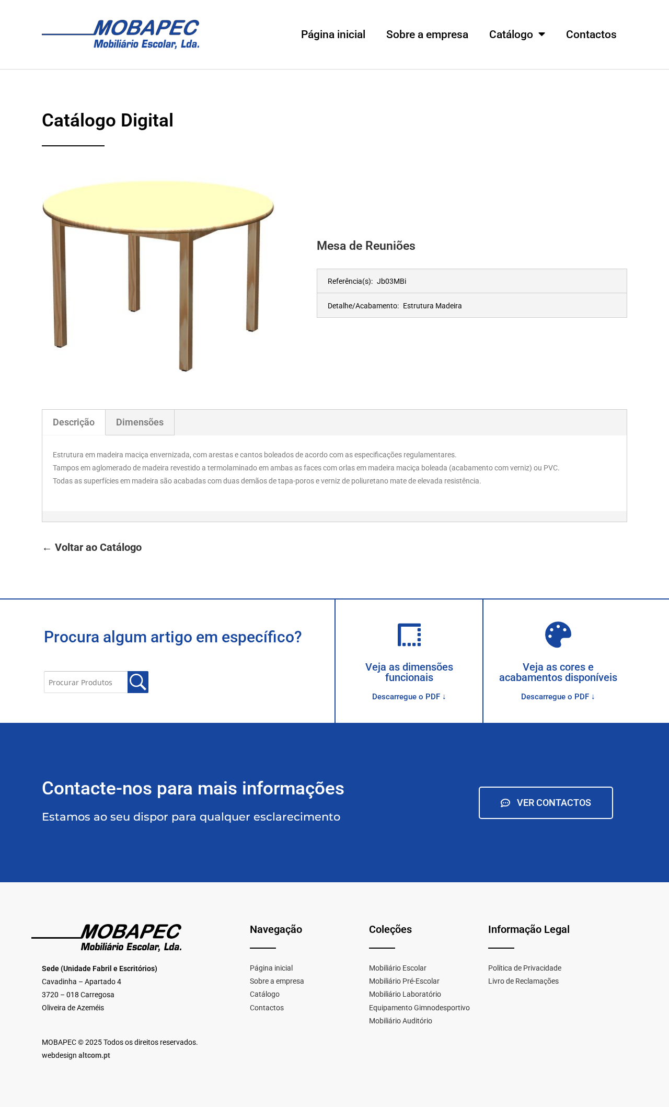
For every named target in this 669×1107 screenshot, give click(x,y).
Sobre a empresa (427, 34)
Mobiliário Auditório (400, 1021)
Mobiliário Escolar (397, 968)
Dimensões (140, 422)
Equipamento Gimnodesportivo (419, 1008)
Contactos (591, 34)
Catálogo (511, 34)
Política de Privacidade (524, 968)
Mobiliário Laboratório (405, 994)
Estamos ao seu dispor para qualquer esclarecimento (191, 816)
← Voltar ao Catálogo (92, 547)
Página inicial (333, 34)
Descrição (74, 422)
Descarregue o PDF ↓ (409, 696)
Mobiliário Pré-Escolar (404, 981)
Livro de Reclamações (523, 981)
